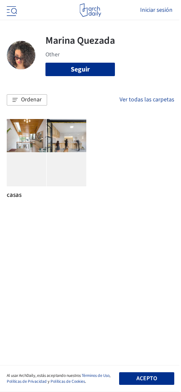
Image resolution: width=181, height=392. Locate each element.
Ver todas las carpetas (147, 99)
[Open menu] (11, 10)
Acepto (146, 378)
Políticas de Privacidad (27, 381)
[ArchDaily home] (90, 10)
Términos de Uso (95, 376)
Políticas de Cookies (68, 381)
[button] (27, 100)
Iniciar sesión (156, 10)
